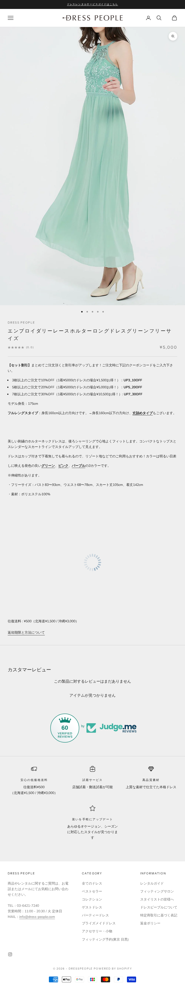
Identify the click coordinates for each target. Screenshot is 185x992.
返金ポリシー (150, 923)
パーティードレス (95, 915)
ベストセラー (92, 891)
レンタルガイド (152, 883)
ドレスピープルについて (158, 907)
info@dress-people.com (37, 916)
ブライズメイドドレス (99, 923)
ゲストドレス (92, 907)
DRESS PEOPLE (21, 322)
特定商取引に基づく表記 (158, 915)
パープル (78, 465)
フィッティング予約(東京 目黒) (105, 939)
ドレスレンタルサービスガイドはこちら (92, 4)
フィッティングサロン (157, 891)
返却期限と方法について (26, 632)
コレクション (92, 899)
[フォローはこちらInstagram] (10, 954)
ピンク (63, 465)
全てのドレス (92, 883)
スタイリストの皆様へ (157, 899)
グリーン (48, 465)
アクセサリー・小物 (97, 931)
